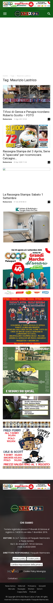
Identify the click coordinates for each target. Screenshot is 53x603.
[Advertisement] (26, 45)
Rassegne (21, 589)
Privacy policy (19, 558)
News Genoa (10, 586)
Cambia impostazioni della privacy (26, 564)
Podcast (33, 592)
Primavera (32, 586)
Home (5, 76)
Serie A (39, 589)
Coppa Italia (22, 592)
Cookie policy (34, 558)
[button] (4, 14)
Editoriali (21, 586)
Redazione (7, 119)
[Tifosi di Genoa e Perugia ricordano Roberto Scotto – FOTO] (26, 96)
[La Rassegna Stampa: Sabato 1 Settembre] (26, 179)
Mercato (11, 589)
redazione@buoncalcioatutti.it (31, 578)
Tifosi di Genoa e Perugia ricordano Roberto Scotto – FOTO (26, 113)
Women (31, 589)
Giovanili (42, 586)
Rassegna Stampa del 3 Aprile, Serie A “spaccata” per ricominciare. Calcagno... (26, 155)
